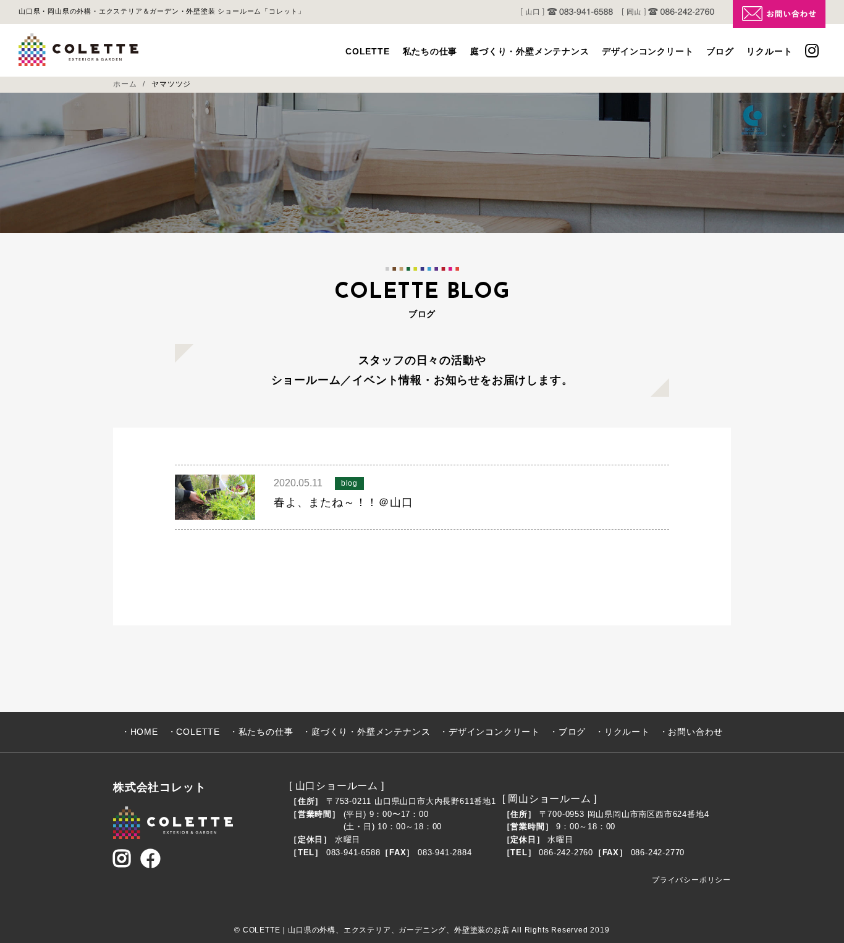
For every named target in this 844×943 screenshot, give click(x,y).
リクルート (769, 51)
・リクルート (622, 732)
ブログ (719, 51)
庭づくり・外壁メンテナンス (529, 51)
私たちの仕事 (430, 51)
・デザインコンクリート (489, 732)
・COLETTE (193, 732)
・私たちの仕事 (261, 732)
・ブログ (567, 732)
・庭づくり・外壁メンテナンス (366, 732)
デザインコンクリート (647, 51)
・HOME (139, 732)
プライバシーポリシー (691, 880)
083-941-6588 (353, 852)
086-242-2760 (566, 852)
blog (349, 483)
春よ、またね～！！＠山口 (343, 502)
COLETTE (367, 51)
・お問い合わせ (691, 732)
